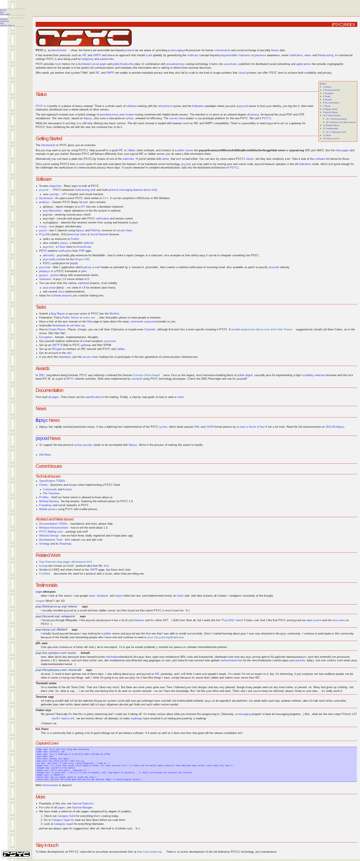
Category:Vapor (61, 820)
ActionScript (83, 246)
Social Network (99, 234)
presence (260, 55)
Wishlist (114, 313)
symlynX (136, 378)
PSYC (2, 12)
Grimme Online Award (146, 375)
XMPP (97, 55)
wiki (69, 353)
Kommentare (50, 785)
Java (61, 291)
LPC (64, 194)
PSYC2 (266, 118)
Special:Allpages (82, 807)
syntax (129, 118)
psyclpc (54, 194)
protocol (129, 50)
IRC (84, 55)
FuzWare (44, 573)
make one (89, 317)
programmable (228, 55)
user (81, 164)
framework (71, 271)
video (110, 59)
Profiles (44, 497)
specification (93, 397)
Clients (43, 484)
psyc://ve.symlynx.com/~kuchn (56, 653)
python (55, 275)
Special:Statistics (83, 803)
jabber (107, 633)
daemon (138, 189)
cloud (241, 72)
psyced (3, 10)
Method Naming (48, 501)
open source (313, 620)
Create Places (57, 329)
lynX (56, 718)
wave (92, 595)
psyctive (48, 246)
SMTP (56, 345)
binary (275, 50)
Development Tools (51, 539)
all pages (53, 397)
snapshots (55, 186)
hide (323, 84)
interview (331, 375)
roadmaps (137, 718)
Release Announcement (53, 527)
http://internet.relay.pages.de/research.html (65, 561)
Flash (61, 246)
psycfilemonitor (52, 210)
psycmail (44, 267)
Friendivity (45, 505)
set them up (77, 325)
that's (97, 816)
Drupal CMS (82, 259)
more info (150, 189)
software (131, 106)
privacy (254, 114)
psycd (43, 230)
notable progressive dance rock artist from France (261, 329)
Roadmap (65, 543)
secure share (177, 118)
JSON (209, 426)
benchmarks (59, 50)
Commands (50, 489)
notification (295, 55)
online (158, 620)
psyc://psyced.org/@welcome (166, 637)
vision (192, 714)
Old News (45, 454)
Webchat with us (7, 25)
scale (149, 55)
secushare (230, 64)
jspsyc (64, 243)
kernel (68, 664)
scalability (307, 375)
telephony (88, 59)
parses (87, 267)
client (83, 234)
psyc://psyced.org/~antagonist (55, 616)
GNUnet (95, 230)
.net (68, 287)
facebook (102, 595)
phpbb (74, 263)
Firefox (75, 239)
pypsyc (43, 275)
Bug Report (58, 313)
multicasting (82, 189)
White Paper (5, 14)
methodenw (113, 656)
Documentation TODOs (53, 523)
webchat (89, 243)
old (160, 106)
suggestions (80, 828)
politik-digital (245, 375)
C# (83, 287)
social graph (98, 64)
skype (118, 595)
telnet (165, 158)
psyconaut (49, 287)
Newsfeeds (59, 325)
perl (85, 202)
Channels (150, 329)
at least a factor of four (251, 426)
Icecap (43, 565)
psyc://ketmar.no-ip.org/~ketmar (56, 606)
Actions (67, 489)
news (307, 55)
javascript (73, 234)
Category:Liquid (63, 824)
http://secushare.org (149, 851)
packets (300, 660)
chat (92, 189)
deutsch (67, 785)
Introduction (48, 145)
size (129, 828)
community (294, 633)
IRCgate (57, 349)
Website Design (48, 535)
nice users (338, 620)
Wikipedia (71, 620)
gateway (86, 345)
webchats (128, 158)
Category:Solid (66, 816)
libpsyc (88, 118)
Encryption (45, 337)
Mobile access (48, 509)
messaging (177, 50)
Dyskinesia (46, 198)
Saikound (45, 279)
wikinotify (48, 255)
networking (283, 64)
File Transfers (51, 493)
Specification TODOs (52, 480)
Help (2, 23)
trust (58, 64)
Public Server (70, 317)
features (139, 620)
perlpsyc (44, 202)
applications (303, 64)
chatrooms (244, 55)
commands (137, 321)
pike (83, 271)
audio (103, 59)
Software (4, 19)
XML (197, 426)
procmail (274, 267)
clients (250, 158)
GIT (82, 206)
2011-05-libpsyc (335, 426)
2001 (42, 375)
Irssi (106, 565)
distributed (84, 64)
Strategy (44, 543)
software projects (61, 295)
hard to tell (67, 718)
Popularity (45, 803)
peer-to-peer (126, 114)
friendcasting (325, 55)
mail (97, 267)
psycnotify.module (54, 259)
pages (61, 807)
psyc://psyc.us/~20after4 (51, 629)
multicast (193, 55)
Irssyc (43, 226)
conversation (222, 50)
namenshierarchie (231, 660)
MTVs (70, 378)
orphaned (83, 283)
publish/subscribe (123, 64)
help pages (342, 150)
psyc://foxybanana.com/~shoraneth (58, 670)
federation (198, 106)
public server (185, 150)
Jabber (131, 150)
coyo (39, 591)
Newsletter (4, 21)
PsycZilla (45, 234)
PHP (82, 250)
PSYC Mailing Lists (51, 531)
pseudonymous (175, 64)
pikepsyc (44, 271)
